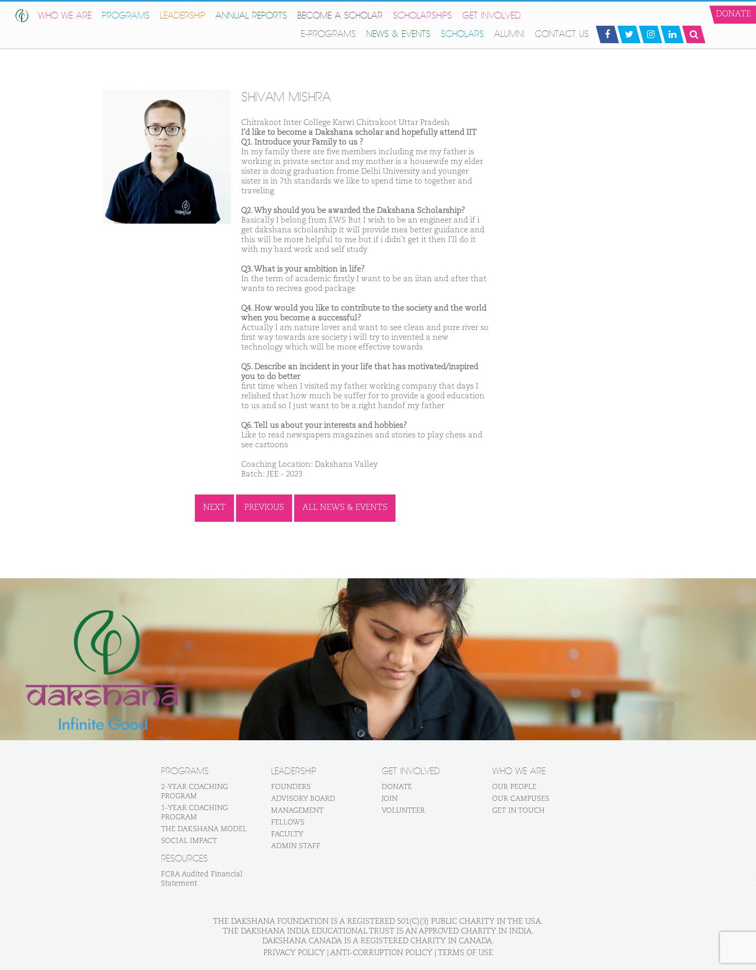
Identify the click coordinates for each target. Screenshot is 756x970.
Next (214, 508)
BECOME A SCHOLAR (340, 15)
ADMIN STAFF (295, 846)
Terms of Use (465, 953)
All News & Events (344, 508)
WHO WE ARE (65, 15)
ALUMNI (509, 34)
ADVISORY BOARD (303, 798)
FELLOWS (287, 822)
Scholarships (422, 15)
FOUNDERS (291, 787)
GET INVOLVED (491, 15)
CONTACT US (562, 34)
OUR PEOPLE (514, 787)
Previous (264, 508)
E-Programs (328, 34)
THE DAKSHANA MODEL (204, 829)
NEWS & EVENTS (398, 34)
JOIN (390, 798)
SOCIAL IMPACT (189, 841)
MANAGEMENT (297, 810)
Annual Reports (251, 15)
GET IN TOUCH (518, 810)
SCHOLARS (462, 34)
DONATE (397, 787)
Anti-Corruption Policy (381, 953)
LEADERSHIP (182, 15)
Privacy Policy (294, 953)
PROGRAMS (126, 15)
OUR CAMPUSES (520, 798)
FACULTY (287, 834)
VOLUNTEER (403, 810)
